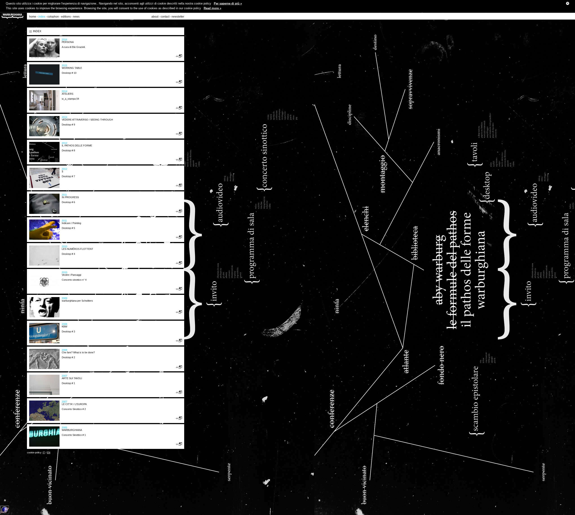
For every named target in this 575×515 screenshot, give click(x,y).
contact (165, 16)
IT (44, 452)
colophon (53, 16)
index (41, 16)
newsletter (178, 16)
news (76, 16)
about (154, 16)
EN (48, 452)
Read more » (212, 8)
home (32, 16)
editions (66, 16)
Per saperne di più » (228, 3)
